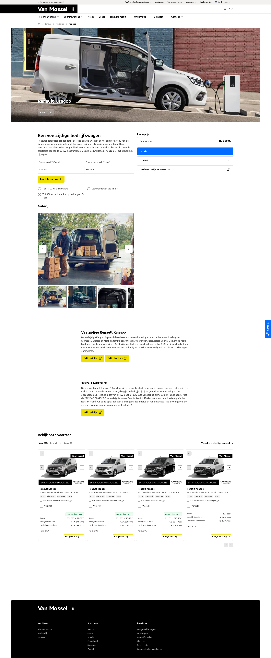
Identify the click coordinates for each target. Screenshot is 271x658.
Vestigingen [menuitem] (159, 2)
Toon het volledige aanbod (215, 443)
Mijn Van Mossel (45, 629)
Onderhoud (93, 641)
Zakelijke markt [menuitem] (118, 16)
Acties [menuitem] (91, 16)
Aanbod (91, 629)
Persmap (41, 637)
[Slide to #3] (112, 297)
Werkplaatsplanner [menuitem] (175, 2)
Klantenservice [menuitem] (206, 2)
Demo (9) (68, 443)
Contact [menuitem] (175, 16)
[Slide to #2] (82, 297)
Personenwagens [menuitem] (47, 16)
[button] (225, 9)
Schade (91, 637)
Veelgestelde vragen (146, 629)
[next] (129, 249)
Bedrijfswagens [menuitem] (72, 16)
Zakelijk (91, 649)
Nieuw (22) (43, 443)
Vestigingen (142, 633)
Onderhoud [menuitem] (140, 16)
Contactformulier (144, 637)
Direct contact (143, 645)
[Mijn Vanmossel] (225, 9)
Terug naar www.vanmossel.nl (52, 2)
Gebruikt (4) (55, 443)
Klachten (141, 641)
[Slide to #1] (52, 297)
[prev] (43, 249)
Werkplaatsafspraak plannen (149, 649)
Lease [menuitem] (102, 16)
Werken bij (42, 633)
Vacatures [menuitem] (190, 2)
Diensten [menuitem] (158, 16)
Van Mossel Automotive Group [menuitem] (137, 2)
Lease (90, 633)
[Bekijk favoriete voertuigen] (231, 9)
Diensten (92, 645)
